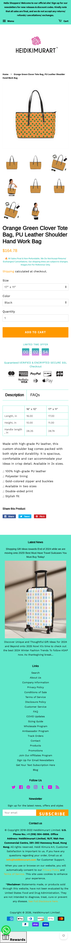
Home (5, 74)
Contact (35, 740)
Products (35, 745)
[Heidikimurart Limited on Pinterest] (28, 787)
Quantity (9, 311)
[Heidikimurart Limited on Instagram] (35, 787)
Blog (35, 769)
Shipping (8, 271)
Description (14, 395)
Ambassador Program (35, 731)
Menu (10, 21)
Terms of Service (35, 697)
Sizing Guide (35, 721)
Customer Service (35, 706)
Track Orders (35, 735)
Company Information (35, 682)
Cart (65, 21)
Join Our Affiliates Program (35, 755)
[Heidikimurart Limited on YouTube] (50, 787)
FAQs (35, 395)
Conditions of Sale (35, 692)
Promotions (35, 750)
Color (6, 296)
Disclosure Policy (35, 702)
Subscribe (52, 813)
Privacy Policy (35, 687)
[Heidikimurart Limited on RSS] (57, 787)
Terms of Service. (14, 874)
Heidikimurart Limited (46, 912)
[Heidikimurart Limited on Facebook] (21, 787)
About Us (35, 677)
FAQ (35, 711)
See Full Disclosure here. (43, 901)
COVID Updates (35, 716)
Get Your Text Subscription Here (35, 765)
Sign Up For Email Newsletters (35, 760)
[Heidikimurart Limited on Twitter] (14, 787)
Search (35, 672)
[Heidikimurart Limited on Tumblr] (43, 787)
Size (6, 280)
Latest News (35, 542)
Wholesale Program (35, 726)
